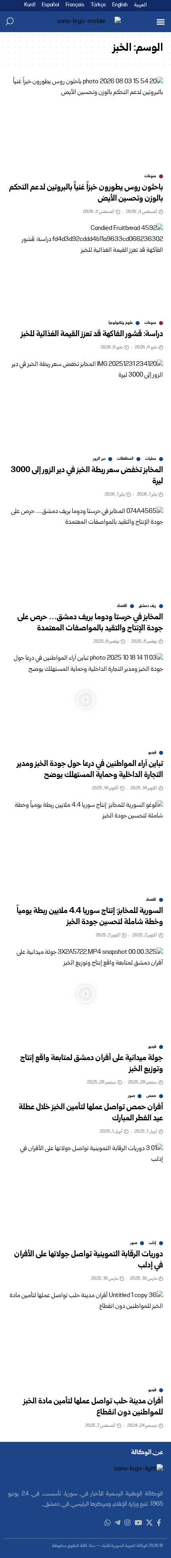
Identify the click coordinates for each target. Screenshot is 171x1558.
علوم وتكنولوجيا (121, 323)
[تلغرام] (117, 1523)
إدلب (152, 1243)
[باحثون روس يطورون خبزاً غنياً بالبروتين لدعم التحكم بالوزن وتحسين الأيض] (85, 123)
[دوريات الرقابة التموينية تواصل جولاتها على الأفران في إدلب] (85, 1190)
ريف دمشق (147, 606)
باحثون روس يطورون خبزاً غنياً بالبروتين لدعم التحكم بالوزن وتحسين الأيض (86, 193)
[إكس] (149, 1523)
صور (131, 1096)
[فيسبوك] (159, 1523)
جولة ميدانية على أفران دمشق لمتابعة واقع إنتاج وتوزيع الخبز (91, 1064)
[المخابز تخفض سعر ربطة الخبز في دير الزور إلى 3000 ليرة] (85, 406)
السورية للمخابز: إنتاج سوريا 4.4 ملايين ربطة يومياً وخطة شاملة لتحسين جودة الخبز (90, 917)
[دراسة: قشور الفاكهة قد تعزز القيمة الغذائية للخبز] (85, 270)
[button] (160, 21)
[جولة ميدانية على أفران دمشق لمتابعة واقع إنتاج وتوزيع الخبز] (85, 993)
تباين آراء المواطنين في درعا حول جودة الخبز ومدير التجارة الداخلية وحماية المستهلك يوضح (90, 770)
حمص (151, 1096)
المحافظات (125, 459)
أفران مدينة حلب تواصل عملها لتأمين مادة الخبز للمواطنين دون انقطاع (93, 1407)
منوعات (150, 176)
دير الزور (99, 459)
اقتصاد (122, 606)
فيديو (152, 753)
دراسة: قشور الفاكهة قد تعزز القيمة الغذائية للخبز (92, 334)
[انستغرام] (127, 1523)
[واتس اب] (108, 1523)
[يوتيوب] (138, 1523)
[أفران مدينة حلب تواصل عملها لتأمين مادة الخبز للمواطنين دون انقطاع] (85, 1337)
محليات (150, 459)
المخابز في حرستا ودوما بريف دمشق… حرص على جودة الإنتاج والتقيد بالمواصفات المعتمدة (90, 623)
